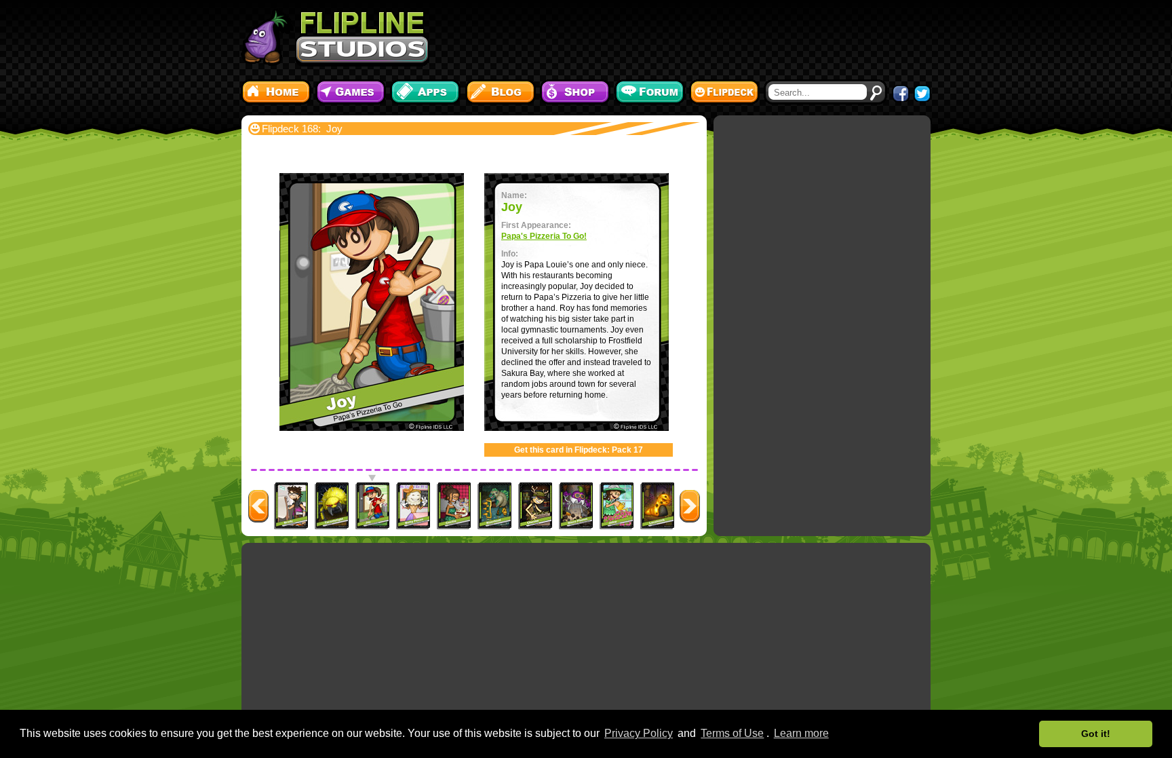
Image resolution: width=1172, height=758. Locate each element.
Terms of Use (732, 733)
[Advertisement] (684, 37)
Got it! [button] (1095, 733)
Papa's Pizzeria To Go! (544, 236)
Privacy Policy (638, 733)
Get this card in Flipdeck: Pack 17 (578, 450)
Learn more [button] (801, 733)
